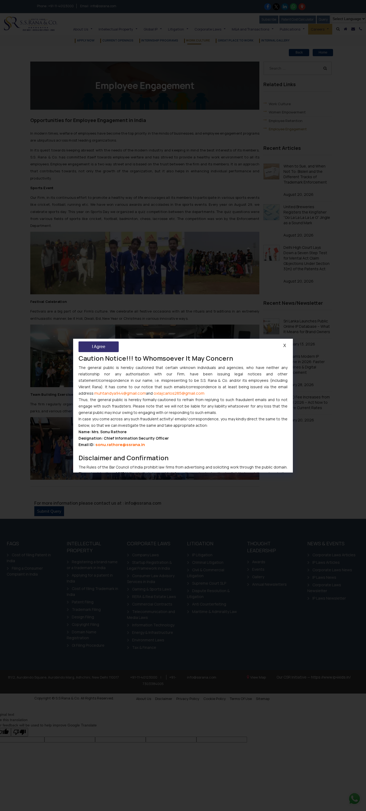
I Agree (98, 346)
